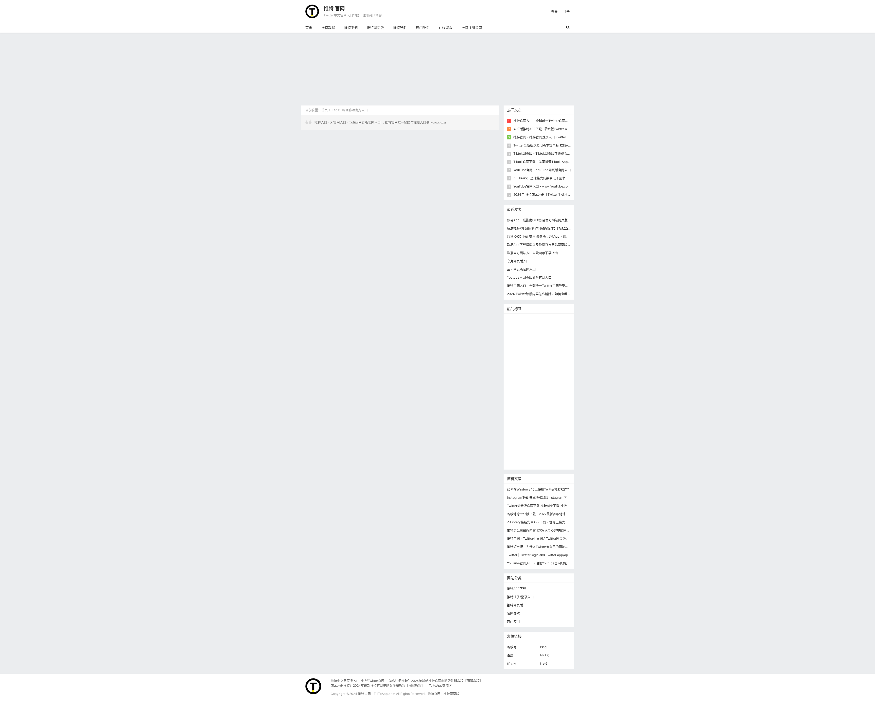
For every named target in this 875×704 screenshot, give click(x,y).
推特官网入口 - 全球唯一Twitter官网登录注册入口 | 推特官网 (556, 121)
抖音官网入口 (543, 456)
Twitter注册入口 (519, 347)
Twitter (556, 415)
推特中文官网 (517, 354)
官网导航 (513, 613)
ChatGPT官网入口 (544, 388)
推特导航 (400, 28)
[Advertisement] (437, 67)
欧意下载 (524, 422)
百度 (510, 655)
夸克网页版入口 (518, 261)
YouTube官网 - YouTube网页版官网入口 (542, 170)
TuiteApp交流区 (440, 685)
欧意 (511, 422)
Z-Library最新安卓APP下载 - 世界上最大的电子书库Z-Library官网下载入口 (560, 522)
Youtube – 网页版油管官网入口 (529, 277)
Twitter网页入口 (519, 415)
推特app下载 (517, 333)
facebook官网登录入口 (547, 436)
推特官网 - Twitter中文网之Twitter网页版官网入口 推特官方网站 (553, 538)
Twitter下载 (516, 463)
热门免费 (423, 28)
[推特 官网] (312, 11)
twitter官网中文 (519, 456)
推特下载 (351, 28)
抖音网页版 (542, 450)
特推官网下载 (517, 381)
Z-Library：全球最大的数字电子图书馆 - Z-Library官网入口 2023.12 (562, 178)
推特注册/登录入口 (520, 597)
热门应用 (513, 621)
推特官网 (514, 320)
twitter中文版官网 (521, 374)
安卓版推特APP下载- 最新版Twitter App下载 (545, 129)
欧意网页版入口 (545, 422)
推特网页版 (375, 28)
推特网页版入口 (535, 327)
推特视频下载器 (519, 402)
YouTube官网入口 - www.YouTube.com (541, 186)
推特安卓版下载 (546, 347)
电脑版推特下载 (519, 450)
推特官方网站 (550, 340)
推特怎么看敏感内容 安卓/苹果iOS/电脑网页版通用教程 (546, 530)
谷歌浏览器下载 (548, 374)
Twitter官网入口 (542, 354)
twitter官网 (558, 327)
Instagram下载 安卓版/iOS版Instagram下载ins (540, 497)
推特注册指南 (471, 28)
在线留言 (445, 28)
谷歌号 (512, 647)
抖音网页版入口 (519, 429)
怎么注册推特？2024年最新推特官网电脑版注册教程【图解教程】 (436, 681)
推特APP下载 (540, 361)
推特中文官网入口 (540, 368)
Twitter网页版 (540, 333)
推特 (534, 340)
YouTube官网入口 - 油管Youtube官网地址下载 (540, 563)
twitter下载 (561, 361)
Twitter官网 (552, 320)
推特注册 (537, 409)
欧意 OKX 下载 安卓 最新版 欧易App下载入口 (539, 236)
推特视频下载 (541, 395)
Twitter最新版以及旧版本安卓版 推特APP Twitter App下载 (555, 145)
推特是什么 (542, 402)
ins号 (543, 663)
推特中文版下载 (542, 381)
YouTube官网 (517, 361)
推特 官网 (334, 8)
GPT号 (545, 655)
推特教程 (328, 28)
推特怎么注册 (517, 409)
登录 (554, 11)
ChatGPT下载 (518, 443)
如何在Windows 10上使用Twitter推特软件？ (538, 489)
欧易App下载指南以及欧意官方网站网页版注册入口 (543, 245)
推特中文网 (516, 368)
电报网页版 (539, 443)
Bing (543, 647)
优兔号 (512, 663)
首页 (308, 28)
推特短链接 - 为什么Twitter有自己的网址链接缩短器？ (545, 547)
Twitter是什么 (518, 395)
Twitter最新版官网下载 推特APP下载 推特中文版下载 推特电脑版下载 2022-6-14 (565, 506)
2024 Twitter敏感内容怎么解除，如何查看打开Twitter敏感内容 (552, 294)
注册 (566, 11)
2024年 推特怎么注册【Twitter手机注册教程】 (546, 194)
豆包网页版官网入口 (521, 269)
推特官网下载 (517, 388)
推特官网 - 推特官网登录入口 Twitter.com (543, 137)
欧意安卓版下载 (545, 429)
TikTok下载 (559, 443)
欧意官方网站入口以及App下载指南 (532, 253)
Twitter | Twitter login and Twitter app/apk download (546, 555)
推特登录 (541, 415)
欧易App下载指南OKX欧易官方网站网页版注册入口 (543, 220)
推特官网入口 (517, 340)
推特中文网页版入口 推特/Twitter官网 (357, 681)
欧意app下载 (517, 436)
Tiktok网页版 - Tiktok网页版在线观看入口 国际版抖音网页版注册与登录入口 (567, 153)
